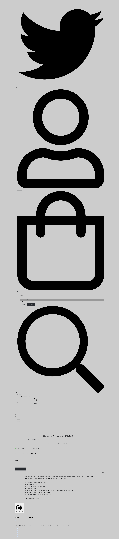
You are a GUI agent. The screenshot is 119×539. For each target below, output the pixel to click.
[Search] (35, 399)
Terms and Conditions (23, 423)
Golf (37, 439)
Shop (18, 421)
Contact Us (20, 425)
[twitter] (60, 87)
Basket (23, 304)
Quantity (17, 464)
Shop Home (28, 439)
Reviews (19, 427)
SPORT (33, 439)
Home (18, 419)
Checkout (30, 304)
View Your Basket (53, 443)
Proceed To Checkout (65, 443)
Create (68, 525)
